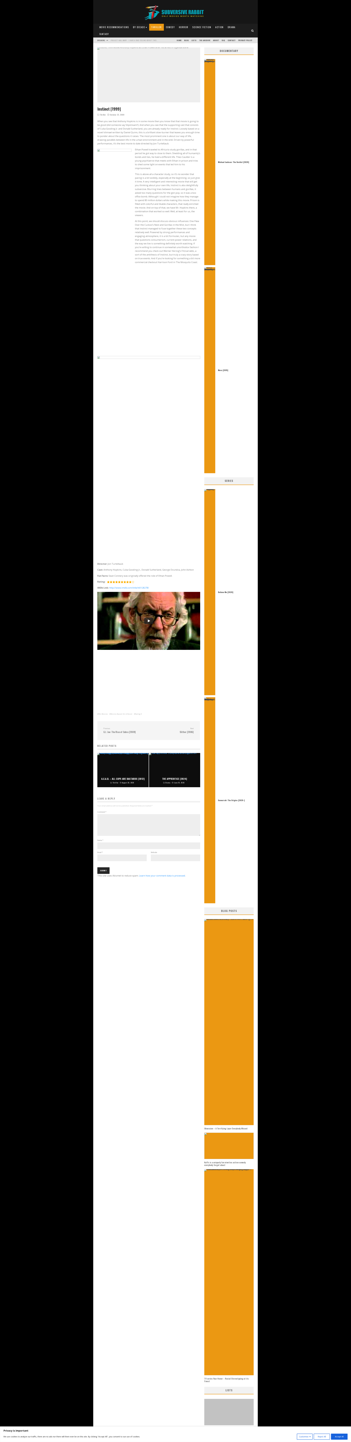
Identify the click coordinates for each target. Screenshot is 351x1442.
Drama (232, 27)
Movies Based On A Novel (121, 714)
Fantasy (104, 34)
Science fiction (201, 27)
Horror (183, 27)
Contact (232, 40)
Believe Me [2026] (225, 592)
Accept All (339, 1436)
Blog (186, 40)
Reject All (322, 1436)
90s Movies (103, 714)
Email (100, 852)
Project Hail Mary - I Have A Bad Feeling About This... (134, 40)
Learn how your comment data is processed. (162, 875)
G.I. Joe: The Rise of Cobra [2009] (120, 730)
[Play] (148, 621)
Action (219, 27)
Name (100, 840)
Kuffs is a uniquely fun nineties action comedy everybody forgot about (225, 1164)
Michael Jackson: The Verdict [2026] (233, 162)
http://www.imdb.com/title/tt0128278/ (129, 587)
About (216, 40)
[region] (175, 1434)
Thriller (156, 27)
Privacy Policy (245, 40)
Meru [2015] (223, 370)
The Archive (204, 40)
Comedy (170, 27)
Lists (194, 40)
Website (154, 852)
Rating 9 (138, 714)
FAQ (223, 40)
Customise (303, 1436)
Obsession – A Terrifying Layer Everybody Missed (225, 1128)
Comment (101, 812)
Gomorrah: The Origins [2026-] (231, 800)
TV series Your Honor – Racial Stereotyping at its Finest (226, 1380)
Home (179, 40)
